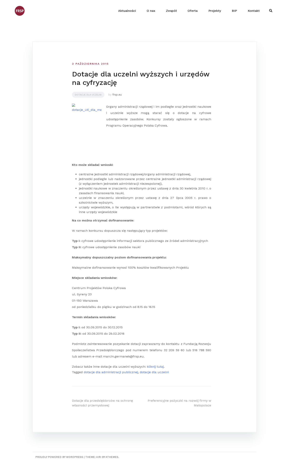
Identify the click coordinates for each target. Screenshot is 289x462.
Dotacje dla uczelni (88, 94)
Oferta (193, 11)
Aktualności (127, 11)
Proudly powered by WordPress (59, 457)
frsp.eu (117, 94)
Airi (98, 457)
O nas (151, 11)
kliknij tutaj (155, 366)
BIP (234, 11)
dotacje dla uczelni (154, 372)
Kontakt (254, 11)
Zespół (171, 11)
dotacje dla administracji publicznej (111, 372)
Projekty (214, 11)
